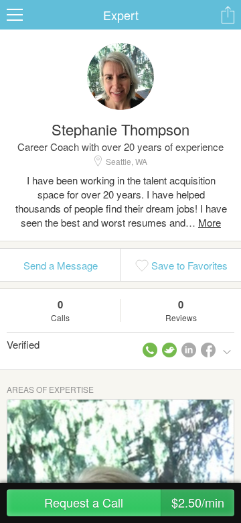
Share (227, 15)
